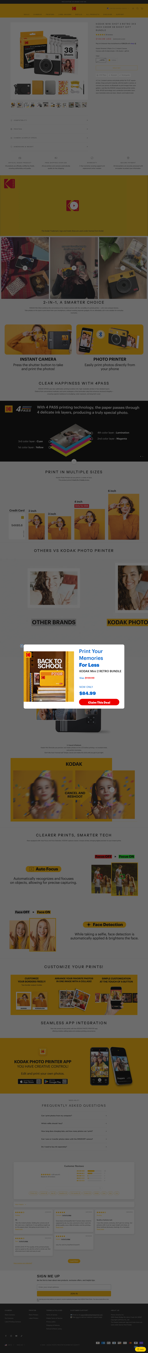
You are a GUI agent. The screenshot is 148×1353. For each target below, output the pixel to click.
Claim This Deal (99, 702)
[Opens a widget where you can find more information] (140, 1349)
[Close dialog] (21, 645)
